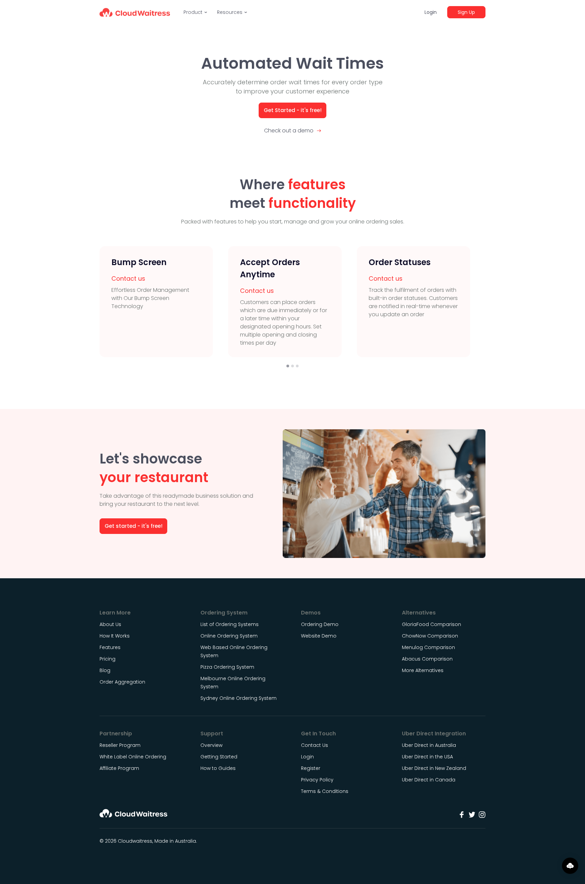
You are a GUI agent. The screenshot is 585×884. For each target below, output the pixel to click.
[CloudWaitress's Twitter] (472, 814)
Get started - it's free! (133, 526)
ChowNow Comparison (430, 635)
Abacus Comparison (427, 658)
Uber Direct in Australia (429, 745)
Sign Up (466, 12)
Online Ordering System (229, 635)
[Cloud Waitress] (135, 12)
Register (310, 768)
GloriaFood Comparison (431, 624)
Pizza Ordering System (227, 667)
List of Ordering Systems (229, 624)
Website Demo (319, 635)
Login (431, 12)
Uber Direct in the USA (427, 756)
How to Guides (218, 768)
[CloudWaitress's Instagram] (482, 814)
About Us (110, 624)
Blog (105, 670)
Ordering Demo (320, 624)
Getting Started (218, 756)
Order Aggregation (122, 681)
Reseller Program (120, 745)
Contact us (128, 278)
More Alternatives (422, 670)
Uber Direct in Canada (428, 779)
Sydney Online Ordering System (238, 698)
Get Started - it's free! (293, 110)
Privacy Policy (317, 779)
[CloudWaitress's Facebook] (461, 814)
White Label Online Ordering (133, 756)
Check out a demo (288, 130)
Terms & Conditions (324, 791)
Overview (211, 745)
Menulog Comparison (428, 647)
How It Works (115, 635)
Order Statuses (400, 262)
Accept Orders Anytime (270, 268)
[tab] (287, 366)
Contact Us (314, 745)
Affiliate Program (119, 768)
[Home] (133, 815)
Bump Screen (139, 262)
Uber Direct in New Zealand (434, 768)
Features (110, 647)
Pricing (107, 658)
